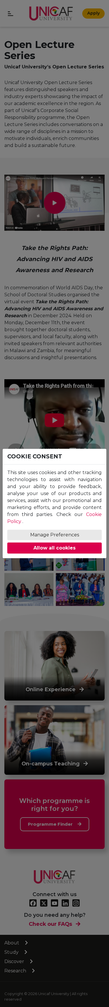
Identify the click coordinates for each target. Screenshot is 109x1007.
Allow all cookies (54, 548)
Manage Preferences (54, 535)
